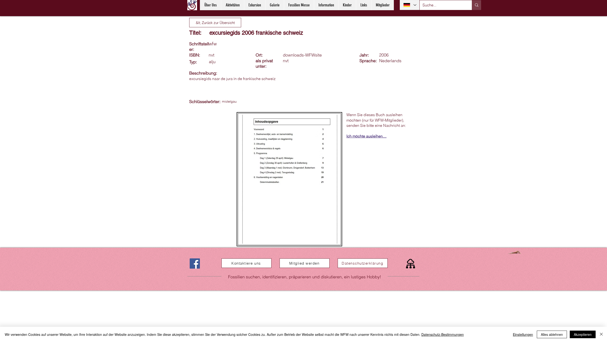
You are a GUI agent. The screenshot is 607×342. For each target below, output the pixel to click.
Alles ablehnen (552, 334)
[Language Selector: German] (409, 5)
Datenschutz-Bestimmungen (442, 334)
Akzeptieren (583, 334)
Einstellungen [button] (523, 334)
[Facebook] (195, 263)
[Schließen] (601, 334)
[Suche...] (476, 5)
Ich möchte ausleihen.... (366, 136)
